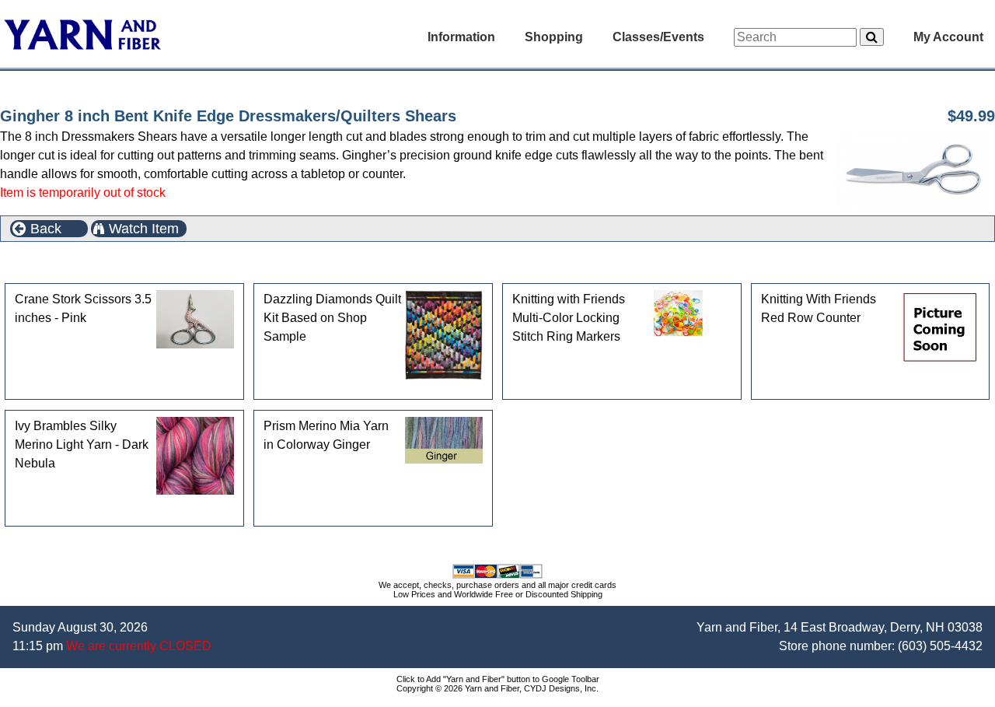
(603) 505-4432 (940, 646)
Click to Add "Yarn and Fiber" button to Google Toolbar (497, 679)
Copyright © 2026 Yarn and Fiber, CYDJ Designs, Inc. (497, 688)
